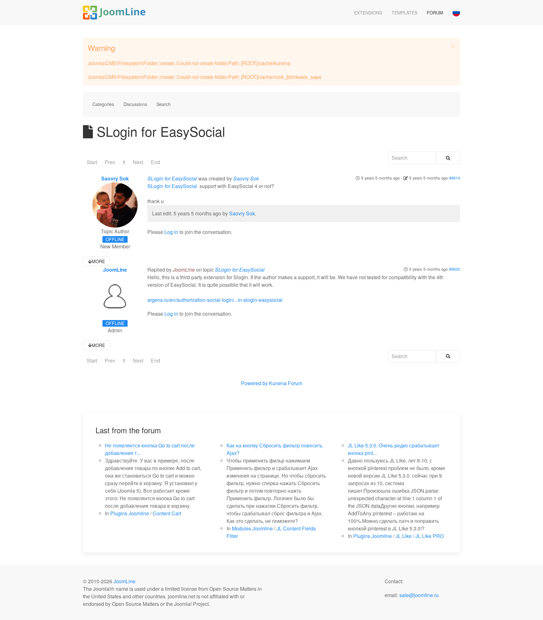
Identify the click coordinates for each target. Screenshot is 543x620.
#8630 (454, 269)
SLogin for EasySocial (172, 178)
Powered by (254, 383)
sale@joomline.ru (419, 595)
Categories (103, 104)
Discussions (135, 104)
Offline (115, 239)
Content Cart (167, 513)
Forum (435, 12)
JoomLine (115, 269)
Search (163, 104)
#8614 (454, 178)
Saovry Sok (115, 178)
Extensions (368, 12)
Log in (171, 231)
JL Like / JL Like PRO (420, 536)
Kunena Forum (285, 383)
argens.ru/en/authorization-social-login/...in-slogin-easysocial (214, 299)
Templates (404, 12)
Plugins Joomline (129, 513)
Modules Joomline (252, 528)
